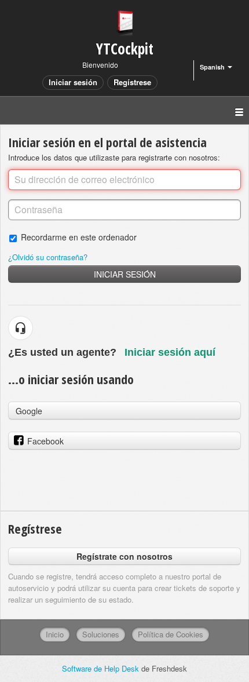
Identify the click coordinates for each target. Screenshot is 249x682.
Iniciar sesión (125, 274)
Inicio (55, 634)
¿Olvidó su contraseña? (47, 256)
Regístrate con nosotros (124, 556)
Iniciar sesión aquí (169, 352)
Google (29, 411)
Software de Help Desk (101, 668)
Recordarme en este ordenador (79, 236)
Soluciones (100, 634)
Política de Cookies (170, 634)
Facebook (45, 441)
